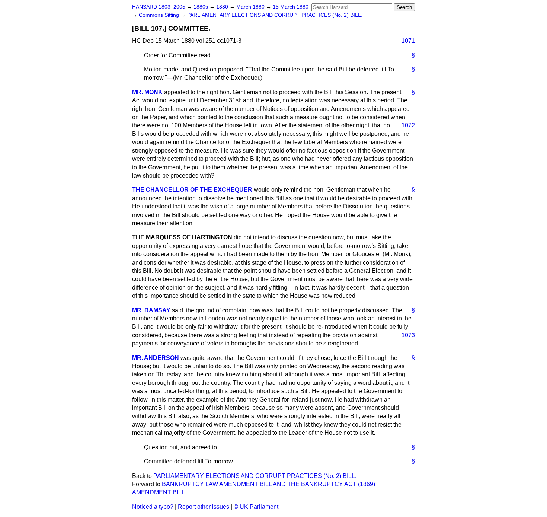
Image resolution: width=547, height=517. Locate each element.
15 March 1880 (290, 7)
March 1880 (251, 7)
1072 (408, 125)
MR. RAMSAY (151, 310)
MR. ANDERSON (155, 358)
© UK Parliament (256, 507)
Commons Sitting (159, 15)
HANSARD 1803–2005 (158, 7)
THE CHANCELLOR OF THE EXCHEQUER (192, 189)
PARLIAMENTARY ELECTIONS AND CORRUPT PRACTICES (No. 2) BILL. (274, 15)
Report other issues (203, 507)
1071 (408, 41)
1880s (201, 7)
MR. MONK (147, 92)
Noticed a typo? (152, 507)
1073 (408, 335)
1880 (223, 7)
